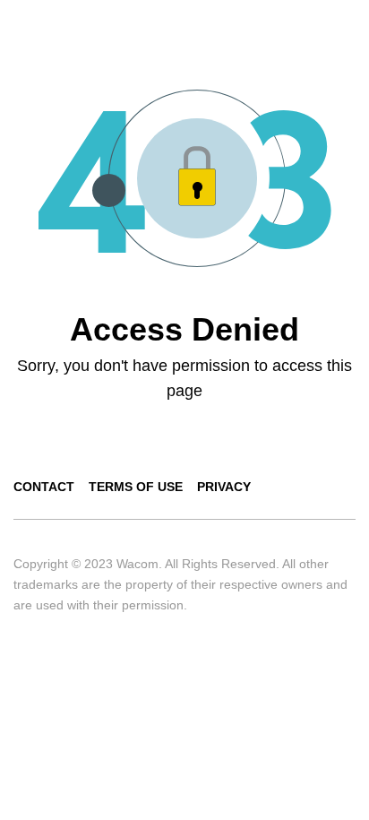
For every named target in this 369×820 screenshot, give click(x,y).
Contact (43, 486)
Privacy (224, 486)
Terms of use (136, 486)
